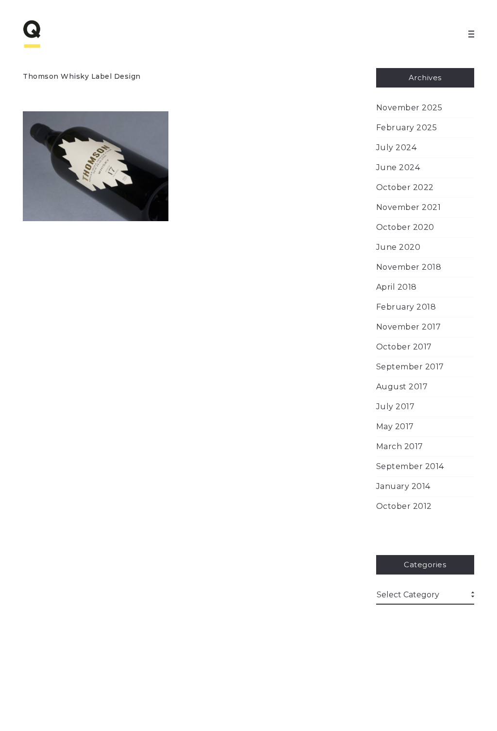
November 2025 (409, 107)
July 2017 (395, 406)
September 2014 (410, 466)
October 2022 (405, 187)
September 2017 (410, 366)
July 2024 (396, 147)
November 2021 (408, 207)
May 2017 (395, 426)
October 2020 (405, 227)
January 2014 (403, 486)
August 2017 (402, 386)
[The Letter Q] (52, 34)
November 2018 (409, 267)
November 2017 (408, 326)
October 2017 (404, 346)
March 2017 (399, 446)
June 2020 (398, 247)
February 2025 (406, 127)
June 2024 (398, 167)
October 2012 (404, 506)
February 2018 (406, 307)
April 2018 (396, 287)
